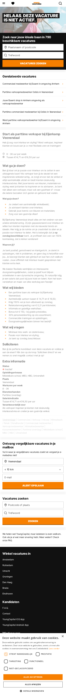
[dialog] (33, 664)
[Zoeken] (61, 3)
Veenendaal (9, 419)
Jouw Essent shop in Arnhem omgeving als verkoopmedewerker (23, 102)
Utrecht (6, 571)
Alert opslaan (33, 485)
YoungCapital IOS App (13, 619)
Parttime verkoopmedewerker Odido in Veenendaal (27, 92)
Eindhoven (7, 593)
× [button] (62, 636)
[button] (33, 690)
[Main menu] (3, 3)
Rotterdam (7, 565)
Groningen (7, 576)
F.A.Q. (5, 608)
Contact (6, 613)
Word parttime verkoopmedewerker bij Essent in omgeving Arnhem (31, 122)
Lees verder (54, 648)
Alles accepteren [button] (32, 677)
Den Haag (7, 582)
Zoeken (33, 521)
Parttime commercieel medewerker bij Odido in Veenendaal (31, 111)
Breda (5, 588)
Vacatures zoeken (33, 63)
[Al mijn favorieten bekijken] (13, 3)
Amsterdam (8, 559)
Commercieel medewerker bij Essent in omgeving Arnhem (30, 83)
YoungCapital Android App (15, 625)
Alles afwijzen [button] (33, 684)
